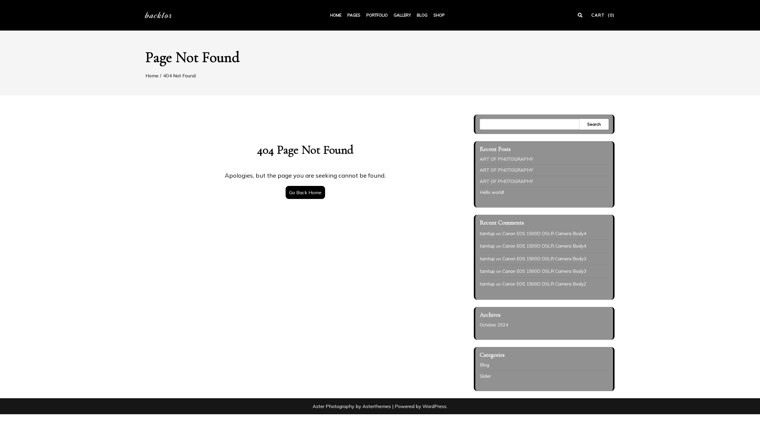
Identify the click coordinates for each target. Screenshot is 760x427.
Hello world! (492, 192)
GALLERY (402, 15)
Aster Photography (333, 406)
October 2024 (494, 325)
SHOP (439, 15)
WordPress (434, 406)
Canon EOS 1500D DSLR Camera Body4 (544, 233)
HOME (335, 15)
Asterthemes (376, 406)
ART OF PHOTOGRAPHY (506, 159)
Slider (485, 376)
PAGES (353, 15)
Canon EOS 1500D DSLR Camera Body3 (544, 259)
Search (594, 124)
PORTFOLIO (377, 15)
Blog (484, 365)
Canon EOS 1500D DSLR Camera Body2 (544, 284)
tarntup (487, 233)
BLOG (422, 15)
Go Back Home (305, 192)
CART (603, 15)
